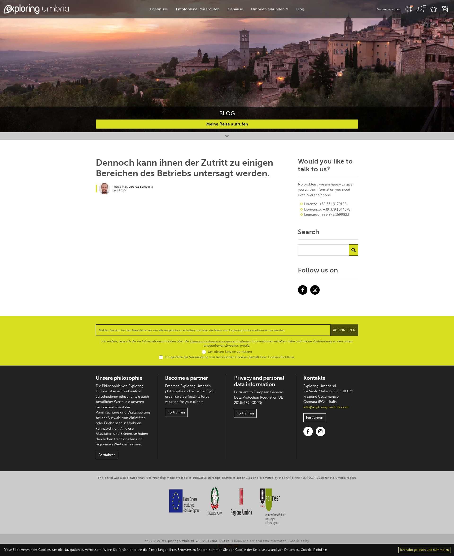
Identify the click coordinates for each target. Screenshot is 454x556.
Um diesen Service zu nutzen (230, 352)
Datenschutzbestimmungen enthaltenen (220, 341)
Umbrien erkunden (268, 9)
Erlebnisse (159, 9)
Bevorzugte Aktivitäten (433, 9)
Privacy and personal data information (259, 381)
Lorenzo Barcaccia (141, 186)
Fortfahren (107, 455)
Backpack (445, 9)
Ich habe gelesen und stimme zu (424, 550)
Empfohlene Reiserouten (198, 9)
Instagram (315, 290)
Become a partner (388, 9)
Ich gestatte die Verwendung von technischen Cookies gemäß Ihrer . (230, 357)
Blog (300, 9)
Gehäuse (235, 9)
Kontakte (314, 378)
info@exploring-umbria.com (326, 407)
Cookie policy (299, 541)
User (421, 9)
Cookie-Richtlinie (281, 357)
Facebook (302, 290)
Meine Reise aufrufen (227, 124)
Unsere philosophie (119, 378)
